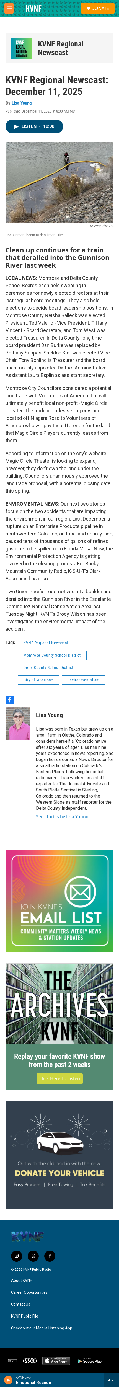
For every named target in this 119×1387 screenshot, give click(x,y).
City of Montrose (38, 680)
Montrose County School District (52, 655)
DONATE (100, 8)
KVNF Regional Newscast (61, 48)
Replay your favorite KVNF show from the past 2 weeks (59, 1060)
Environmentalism (84, 680)
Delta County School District (48, 667)
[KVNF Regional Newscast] (21, 48)
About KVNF (21, 1281)
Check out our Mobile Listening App (41, 1328)
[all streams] (111, 1380)
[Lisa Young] (18, 723)
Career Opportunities (29, 1292)
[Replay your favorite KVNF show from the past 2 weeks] (59, 1004)
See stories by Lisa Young (62, 817)
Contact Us (20, 1304)
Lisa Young (22, 103)
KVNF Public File (24, 1316)
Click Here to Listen (59, 1078)
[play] (8, 1380)
